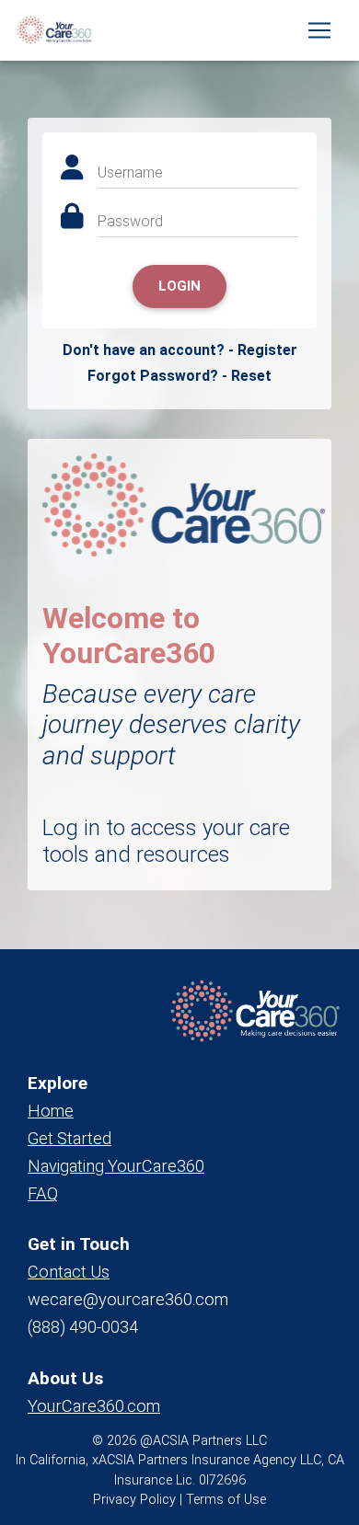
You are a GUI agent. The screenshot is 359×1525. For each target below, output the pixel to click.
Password (130, 221)
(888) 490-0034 (83, 1326)
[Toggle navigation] (319, 30)
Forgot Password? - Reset (179, 375)
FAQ (43, 1193)
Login (179, 286)
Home (51, 1110)
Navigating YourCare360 (116, 1165)
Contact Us (69, 1271)
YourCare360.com (94, 1406)
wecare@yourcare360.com (128, 1299)
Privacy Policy (134, 1500)
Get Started (69, 1138)
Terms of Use (226, 1500)
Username (130, 172)
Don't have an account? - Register (180, 350)
